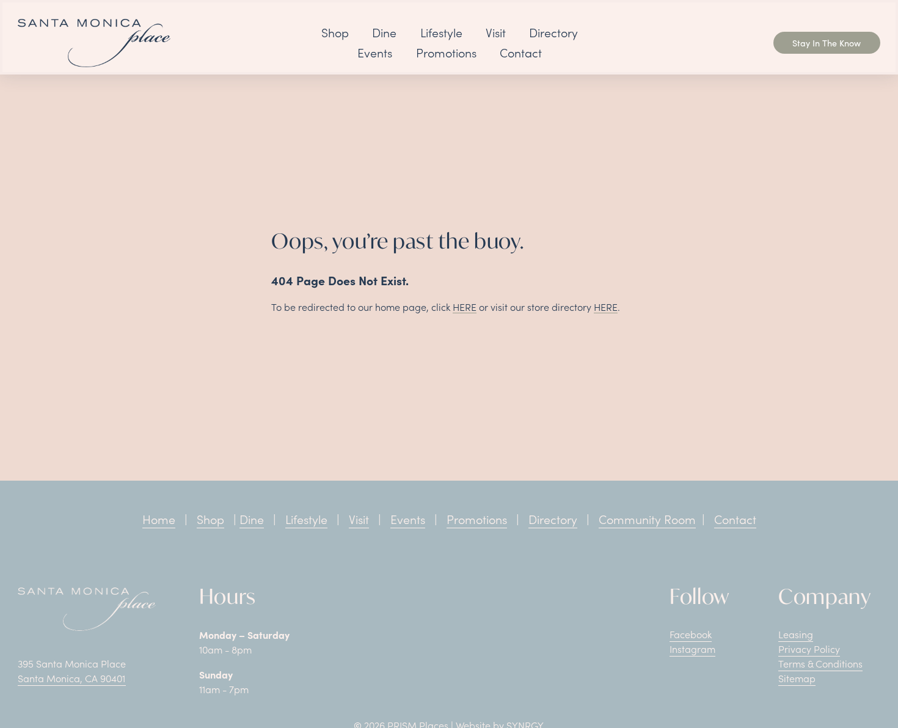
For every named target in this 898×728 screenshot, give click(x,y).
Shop (335, 32)
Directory (553, 32)
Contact (521, 52)
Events (374, 52)
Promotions (446, 52)
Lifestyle (441, 32)
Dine (384, 32)
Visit (496, 32)
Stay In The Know (826, 43)
